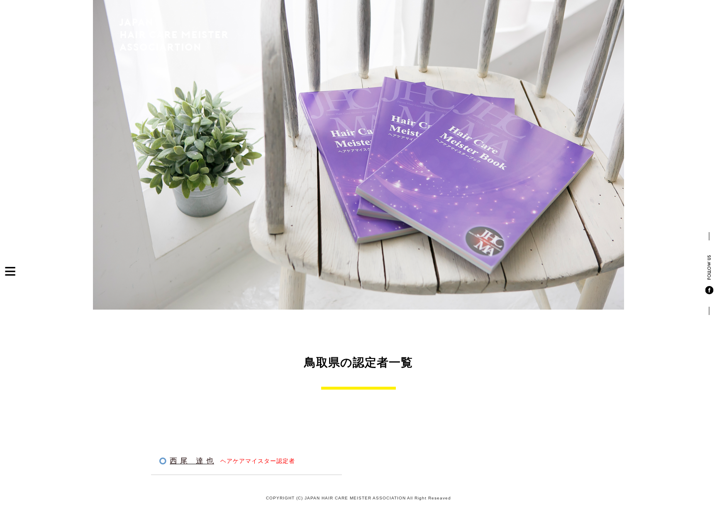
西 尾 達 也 (192, 461)
